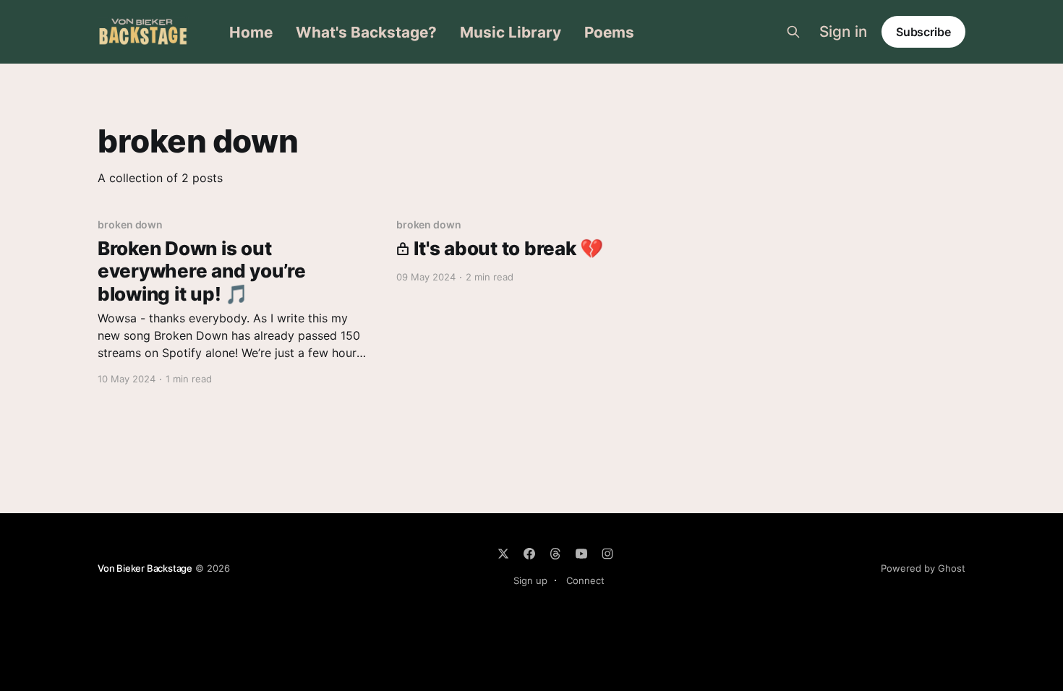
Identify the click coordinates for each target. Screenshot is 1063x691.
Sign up (530, 580)
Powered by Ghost (923, 568)
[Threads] (555, 553)
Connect (585, 580)
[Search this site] (793, 31)
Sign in (843, 32)
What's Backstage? (366, 32)
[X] (503, 553)
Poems (609, 32)
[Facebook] (529, 553)
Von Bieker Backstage (145, 568)
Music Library (510, 32)
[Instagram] (607, 553)
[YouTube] (581, 553)
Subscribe (923, 32)
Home (251, 32)
